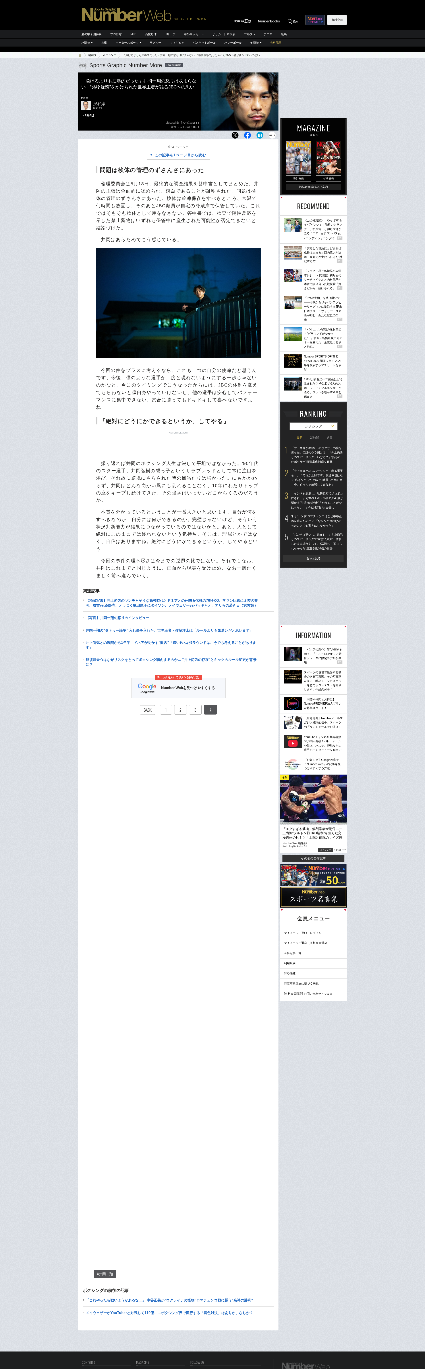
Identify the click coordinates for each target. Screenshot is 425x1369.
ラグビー (155, 42)
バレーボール (233, 42)
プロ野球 (116, 34)
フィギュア (177, 42)
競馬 (284, 34)
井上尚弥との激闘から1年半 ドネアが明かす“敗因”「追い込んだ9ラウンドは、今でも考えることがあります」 (171, 645)
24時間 (314, 437)
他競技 (254, 42)
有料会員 (337, 19)
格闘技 (85, 42)
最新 (299, 437)
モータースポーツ (127, 42)
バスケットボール (204, 42)
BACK (148, 710)
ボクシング (109, 55)
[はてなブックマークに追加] (259, 136)
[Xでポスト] (235, 136)
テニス (268, 34)
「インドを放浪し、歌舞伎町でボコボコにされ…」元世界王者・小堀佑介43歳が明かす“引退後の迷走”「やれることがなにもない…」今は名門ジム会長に (317, 500)
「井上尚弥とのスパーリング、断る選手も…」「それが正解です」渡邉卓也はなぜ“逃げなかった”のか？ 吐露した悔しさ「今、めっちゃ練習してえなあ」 (317, 477)
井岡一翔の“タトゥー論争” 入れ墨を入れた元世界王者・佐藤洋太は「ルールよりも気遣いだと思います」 (169, 630)
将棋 (104, 42)
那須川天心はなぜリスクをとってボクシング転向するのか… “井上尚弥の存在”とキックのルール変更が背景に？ (171, 662)
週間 (329, 437)
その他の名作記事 (313, 858)
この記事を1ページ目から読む (180, 155)
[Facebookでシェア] (247, 136)
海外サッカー (192, 34)
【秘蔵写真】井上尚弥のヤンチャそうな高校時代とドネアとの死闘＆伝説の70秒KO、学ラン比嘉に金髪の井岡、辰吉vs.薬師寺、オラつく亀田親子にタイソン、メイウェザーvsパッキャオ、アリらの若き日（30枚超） (172, 603)
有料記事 (276, 42)
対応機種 (290, 973)
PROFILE (89, 115)
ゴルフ (248, 34)
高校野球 (150, 34)
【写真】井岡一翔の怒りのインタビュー (117, 618)
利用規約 (290, 963)
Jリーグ (170, 34)
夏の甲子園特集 (91, 34)
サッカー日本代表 (223, 34)
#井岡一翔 (105, 1274)
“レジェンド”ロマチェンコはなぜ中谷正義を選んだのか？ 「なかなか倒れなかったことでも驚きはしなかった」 (316, 521)
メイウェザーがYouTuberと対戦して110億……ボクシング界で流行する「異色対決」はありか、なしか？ (169, 1313)
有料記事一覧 (292, 953)
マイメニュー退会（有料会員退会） (307, 943)
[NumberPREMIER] (315, 20)
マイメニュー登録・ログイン (302, 933)
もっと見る (313, 558)
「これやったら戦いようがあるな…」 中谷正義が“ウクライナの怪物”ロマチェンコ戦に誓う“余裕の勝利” (169, 1300)
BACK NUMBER (175, 65)
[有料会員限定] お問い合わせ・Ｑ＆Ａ (308, 993)
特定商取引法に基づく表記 (301, 983)
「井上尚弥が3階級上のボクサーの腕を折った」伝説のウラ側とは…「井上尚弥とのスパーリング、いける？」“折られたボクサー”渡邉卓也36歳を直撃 (317, 454)
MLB (133, 34)
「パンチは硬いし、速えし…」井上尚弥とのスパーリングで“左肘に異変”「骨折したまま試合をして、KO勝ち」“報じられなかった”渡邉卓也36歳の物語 (317, 541)
